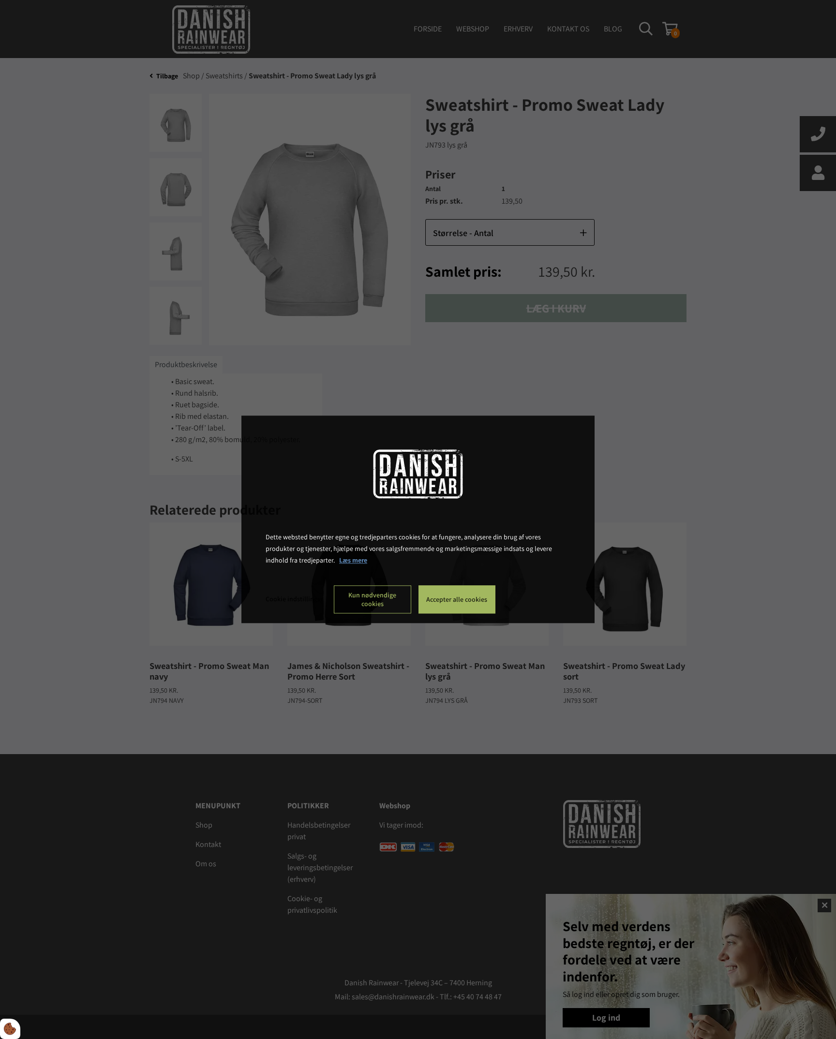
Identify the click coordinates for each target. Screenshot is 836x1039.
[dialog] (418, 519)
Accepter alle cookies (456, 599)
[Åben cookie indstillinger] (10, 1029)
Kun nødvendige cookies (372, 600)
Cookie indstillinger (294, 599)
